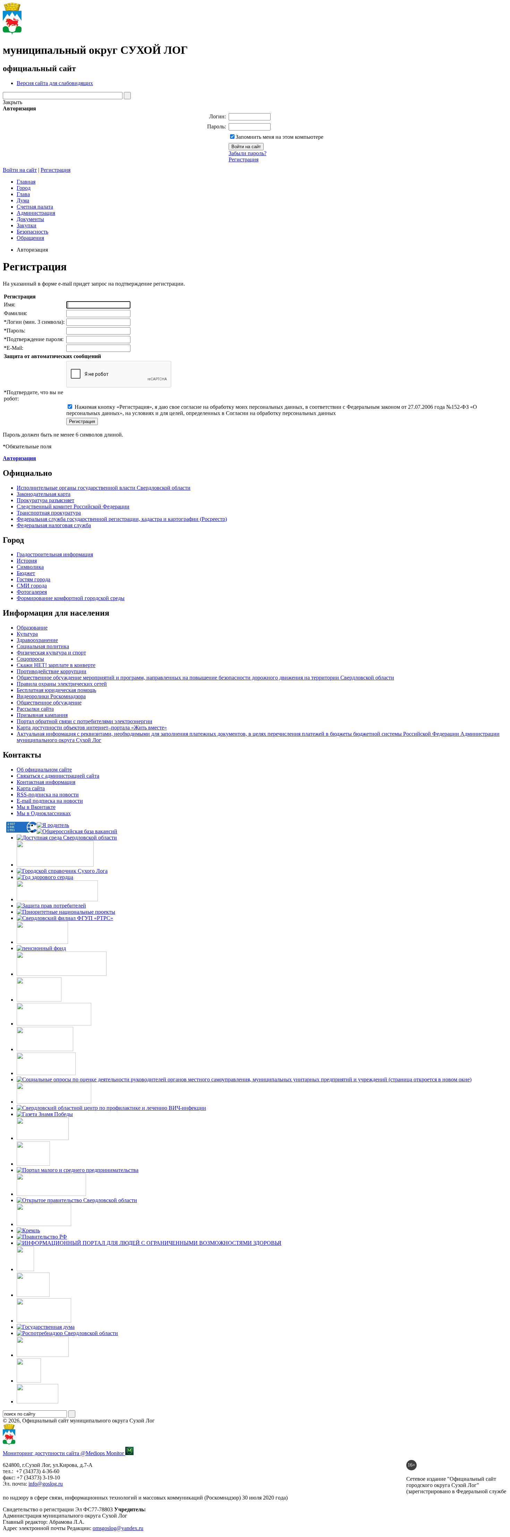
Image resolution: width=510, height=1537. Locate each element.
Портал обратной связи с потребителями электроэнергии (84, 721)
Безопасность (32, 232)
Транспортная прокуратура (49, 513)
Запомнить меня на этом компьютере (279, 137)
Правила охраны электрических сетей (62, 684)
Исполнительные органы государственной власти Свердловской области (103, 488)
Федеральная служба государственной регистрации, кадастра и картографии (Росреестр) (122, 519)
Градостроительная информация (55, 554)
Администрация (36, 213)
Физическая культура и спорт (51, 653)
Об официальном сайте (44, 769)
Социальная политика (43, 646)
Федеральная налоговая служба (54, 525)
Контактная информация (46, 782)
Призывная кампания (42, 715)
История (27, 561)
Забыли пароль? (247, 153)
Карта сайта (31, 788)
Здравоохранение (37, 640)
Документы (30, 219)
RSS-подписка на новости (48, 794)
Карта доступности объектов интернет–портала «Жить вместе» (92, 728)
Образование (32, 628)
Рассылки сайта (35, 709)
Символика (30, 567)
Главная (26, 182)
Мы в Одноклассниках (44, 813)
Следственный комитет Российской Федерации (73, 506)
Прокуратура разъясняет (45, 500)
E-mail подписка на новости (50, 801)
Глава (23, 194)
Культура (27, 634)
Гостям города (33, 579)
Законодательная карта (43, 494)
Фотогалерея (32, 592)
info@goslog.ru (45, 1484)
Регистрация (243, 159)
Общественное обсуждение (49, 703)
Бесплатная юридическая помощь (56, 690)
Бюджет (26, 573)
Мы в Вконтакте (36, 807)
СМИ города (32, 586)
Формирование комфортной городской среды (71, 598)
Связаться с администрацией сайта (58, 776)
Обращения (30, 238)
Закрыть (12, 102)
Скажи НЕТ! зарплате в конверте (56, 665)
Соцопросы (30, 659)
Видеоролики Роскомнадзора (51, 696)
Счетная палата (35, 207)
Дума (23, 200)
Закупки (26, 225)
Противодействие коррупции (51, 671)
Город (24, 188)
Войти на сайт (20, 170)
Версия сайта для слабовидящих (55, 83)
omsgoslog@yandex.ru (118, 1528)
